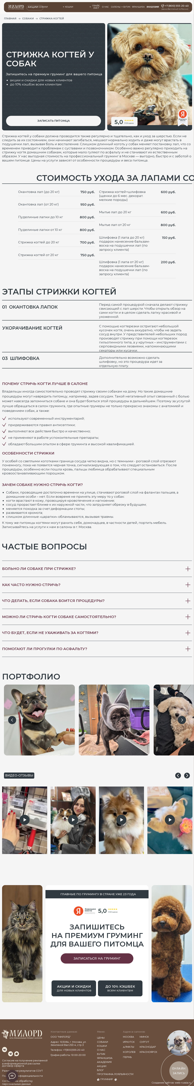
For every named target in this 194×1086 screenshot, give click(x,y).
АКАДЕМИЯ (153, 7)
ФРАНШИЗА (138, 7)
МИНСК (144, 1036)
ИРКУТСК (129, 1042)
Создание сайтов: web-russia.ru (171, 1082)
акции (101, 1066)
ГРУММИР (106, 1079)
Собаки (43, 7)
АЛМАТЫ (128, 1046)
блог (100, 1070)
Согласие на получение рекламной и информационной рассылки (25, 1062)
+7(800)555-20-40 (73, 1049)
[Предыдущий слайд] (12, 720)
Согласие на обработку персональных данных (17, 1082)
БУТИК (126, 7)
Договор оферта (13, 1065)
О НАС (105, 7)
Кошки (69, 7)
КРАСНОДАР (148, 1046)
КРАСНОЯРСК (148, 1052)
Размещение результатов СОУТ (22, 1070)
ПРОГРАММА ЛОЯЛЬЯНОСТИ (115, 1074)
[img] (4, 1049)
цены (101, 1037)
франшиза (105, 1058)
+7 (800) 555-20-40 (177, 5)
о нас (101, 1049)
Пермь (127, 1057)
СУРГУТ (144, 1042)
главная (10, 18)
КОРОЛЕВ (129, 1052)
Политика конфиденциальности (22, 1075)
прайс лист (96, 7)
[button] (53, 121)
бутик (101, 1054)
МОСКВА (128, 1036)
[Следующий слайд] (182, 720)
